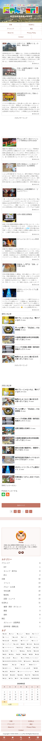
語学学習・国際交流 (22, 626)
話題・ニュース (22, 599)
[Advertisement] (21, 126)
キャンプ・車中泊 (22, 571)
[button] (38, 496)
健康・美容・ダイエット (22, 607)
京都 (21, 579)
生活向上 (21, 603)
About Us (11, 727)
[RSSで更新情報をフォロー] (22, 552)
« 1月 (10, 704)
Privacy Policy (31, 727)
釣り (22, 575)
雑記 (21, 618)
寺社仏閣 (22, 591)
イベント (22, 583)
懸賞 (22, 611)
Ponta (21, 542)
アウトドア (21, 563)
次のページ (21, 505)
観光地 (22, 595)
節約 (22, 615)
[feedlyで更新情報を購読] (19, 552)
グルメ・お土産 (22, 587)
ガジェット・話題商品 (22, 622)
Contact (21, 730)
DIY (22, 567)
